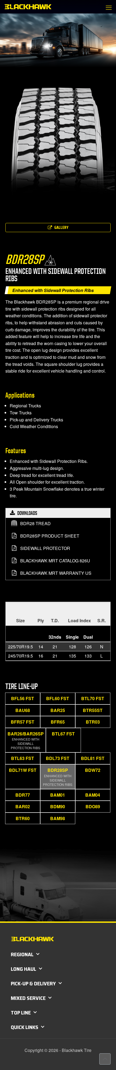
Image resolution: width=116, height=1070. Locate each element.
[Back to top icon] (105, 1059)
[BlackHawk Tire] (28, 6)
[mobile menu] (108, 7)
